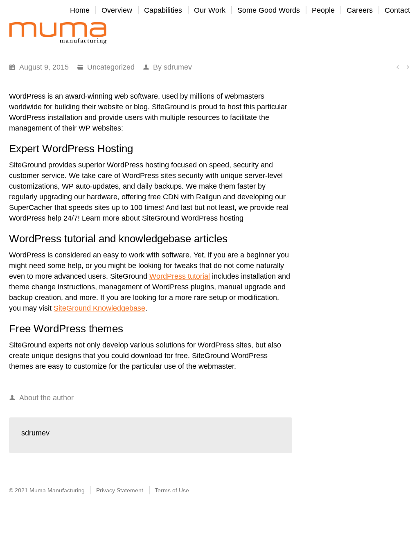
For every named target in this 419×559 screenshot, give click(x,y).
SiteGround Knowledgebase (99, 308)
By (172, 67)
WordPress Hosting (87, 148)
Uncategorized (111, 67)
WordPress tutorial (179, 276)
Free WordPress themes (66, 328)
